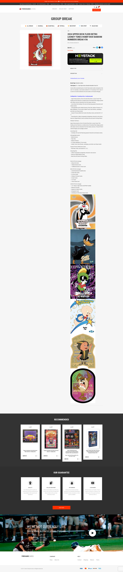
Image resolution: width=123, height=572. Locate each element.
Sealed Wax (63, 9)
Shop (51, 560)
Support (71, 9)
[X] (23, 559)
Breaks (54, 9)
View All (96, 10)
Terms (97, 560)
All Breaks (29, 26)
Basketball (50, 26)
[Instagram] (24, 559)
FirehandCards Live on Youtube (77, 78)
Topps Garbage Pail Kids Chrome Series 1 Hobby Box (51, 451)
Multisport (72, 26)
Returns (92, 560)
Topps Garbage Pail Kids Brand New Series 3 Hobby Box (30, 451)
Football (61, 26)
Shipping (86, 560)
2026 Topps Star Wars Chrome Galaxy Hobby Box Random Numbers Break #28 (93, 451)
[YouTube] (26, 559)
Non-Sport (83, 26)
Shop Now (61, 507)
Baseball (39, 26)
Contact (79, 560)
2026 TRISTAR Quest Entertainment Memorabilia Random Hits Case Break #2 (72, 451)
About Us (57, 560)
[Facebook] (21, 559)
